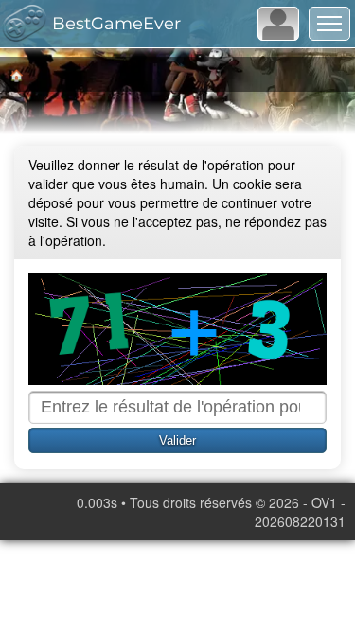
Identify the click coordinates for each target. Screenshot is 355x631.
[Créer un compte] (278, 24)
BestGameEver (116, 23)
